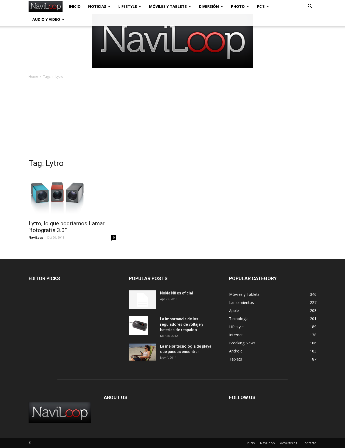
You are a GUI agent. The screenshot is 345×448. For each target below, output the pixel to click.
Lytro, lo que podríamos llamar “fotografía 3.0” (67, 226)
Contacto (309, 443)
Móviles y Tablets (168, 6)
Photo (238, 6)
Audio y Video (46, 19)
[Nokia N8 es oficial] (142, 299)
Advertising (288, 443)
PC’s (261, 6)
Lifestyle (127, 6)
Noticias (97, 6)
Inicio (75, 6)
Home (33, 76)
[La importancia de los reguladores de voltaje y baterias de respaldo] (138, 325)
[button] (309, 6)
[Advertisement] (172, 120)
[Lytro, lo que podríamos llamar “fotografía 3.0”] (72, 195)
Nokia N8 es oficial (176, 293)
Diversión (209, 6)
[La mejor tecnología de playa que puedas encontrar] (142, 352)
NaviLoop (36, 237)
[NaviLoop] (172, 41)
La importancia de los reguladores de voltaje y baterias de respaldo (181, 324)
